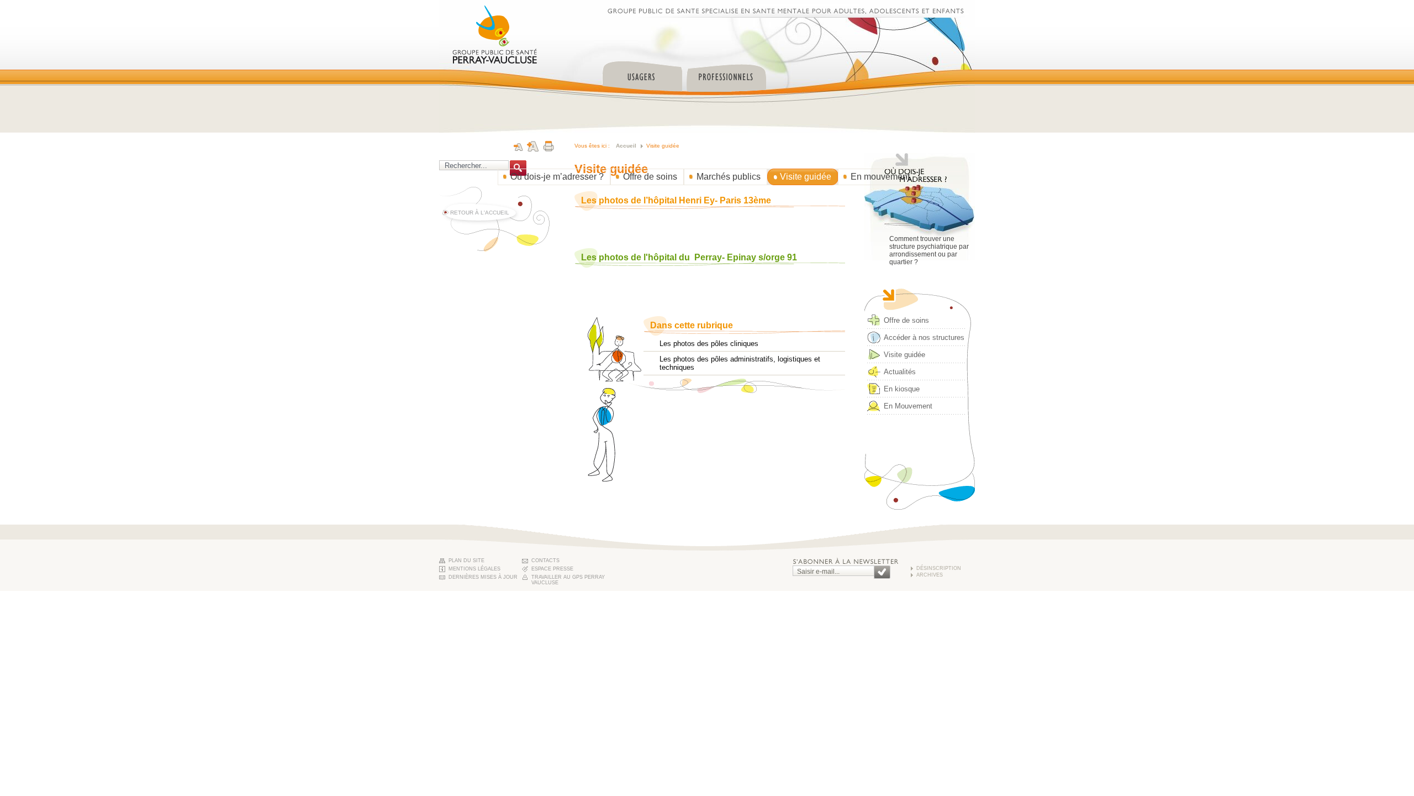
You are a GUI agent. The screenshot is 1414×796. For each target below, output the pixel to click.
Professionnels (726, 71)
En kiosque (902, 389)
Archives (929, 575)
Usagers (642, 71)
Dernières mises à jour (483, 577)
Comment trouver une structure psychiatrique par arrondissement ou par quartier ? (929, 250)
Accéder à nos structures (924, 337)
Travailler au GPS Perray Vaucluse (568, 578)
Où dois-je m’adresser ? (557, 176)
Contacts (545, 560)
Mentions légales (474, 569)
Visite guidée (805, 176)
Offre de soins (650, 176)
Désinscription (938, 568)
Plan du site (466, 560)
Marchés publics (729, 176)
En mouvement (880, 176)
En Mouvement (908, 406)
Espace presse (552, 569)
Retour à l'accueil (479, 213)
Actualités (900, 372)
